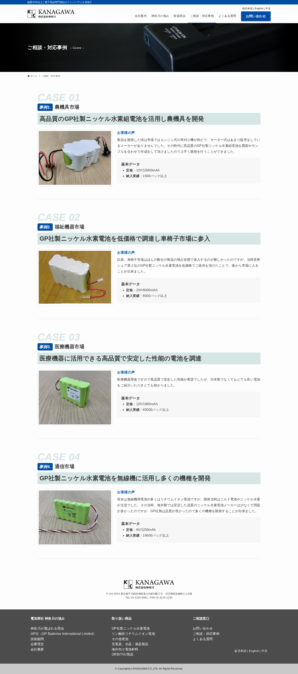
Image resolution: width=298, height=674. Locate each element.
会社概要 (37, 649)
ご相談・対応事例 (206, 633)
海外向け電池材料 (125, 649)
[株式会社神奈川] (51, 13)
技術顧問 (37, 639)
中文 (268, 8)
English (259, 8)
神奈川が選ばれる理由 (47, 628)
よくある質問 (203, 639)
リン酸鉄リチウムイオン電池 (133, 633)
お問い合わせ (203, 628)
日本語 (249, 8)
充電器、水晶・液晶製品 (130, 644)
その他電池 (120, 639)
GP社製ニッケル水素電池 (131, 628)
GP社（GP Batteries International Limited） (63, 633)
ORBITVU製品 (123, 654)
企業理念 (37, 644)
